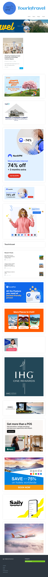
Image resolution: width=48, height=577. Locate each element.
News (34, 16)
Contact (4, 565)
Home (29, 16)
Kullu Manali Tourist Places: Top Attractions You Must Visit (10, 256)
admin (7, 67)
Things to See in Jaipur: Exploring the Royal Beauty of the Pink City (10, 265)
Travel (43, 16)
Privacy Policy (5, 570)
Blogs (38, 16)
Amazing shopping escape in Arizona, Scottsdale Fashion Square (12, 57)
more (21, 68)
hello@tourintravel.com (9, 558)
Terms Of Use (5, 572)
